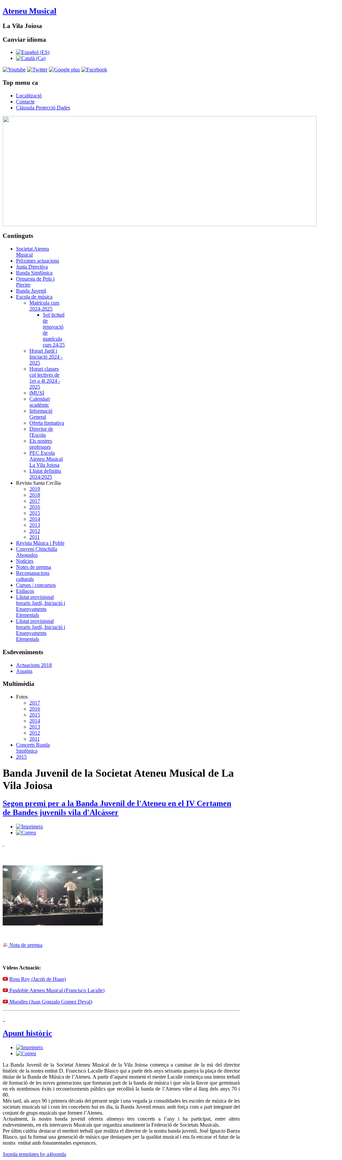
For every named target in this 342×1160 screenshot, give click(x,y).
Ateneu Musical (29, 11)
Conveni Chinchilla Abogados (36, 552)
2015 (34, 513)
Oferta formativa (46, 423)
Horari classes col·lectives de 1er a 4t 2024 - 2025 (44, 378)
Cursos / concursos (36, 585)
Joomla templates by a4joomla (34, 1154)
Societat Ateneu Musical (32, 252)
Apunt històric (27, 1033)
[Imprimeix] (29, 826)
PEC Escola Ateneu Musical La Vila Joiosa (46, 459)
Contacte (25, 101)
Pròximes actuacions (37, 261)
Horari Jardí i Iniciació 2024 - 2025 (45, 357)
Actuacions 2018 (34, 665)
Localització (29, 95)
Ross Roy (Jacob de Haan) (37, 979)
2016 (34, 507)
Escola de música (34, 297)
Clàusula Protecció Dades (43, 107)
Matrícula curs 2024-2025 (44, 306)
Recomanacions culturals (32, 576)
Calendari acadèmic (39, 402)
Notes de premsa (33, 567)
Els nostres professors (40, 444)
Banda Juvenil (31, 291)
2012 (34, 531)
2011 (34, 537)
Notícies (24, 561)
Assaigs (24, 671)
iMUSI (36, 393)
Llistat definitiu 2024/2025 (45, 474)
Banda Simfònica (34, 273)
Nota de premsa (25, 945)
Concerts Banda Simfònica (33, 748)
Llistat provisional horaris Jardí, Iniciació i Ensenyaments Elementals (40, 606)
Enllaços (25, 591)
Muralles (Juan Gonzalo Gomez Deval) (50, 1002)
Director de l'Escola (41, 432)
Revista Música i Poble (40, 543)
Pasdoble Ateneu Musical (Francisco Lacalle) (56, 990)
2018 (34, 495)
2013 (34, 525)
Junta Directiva (32, 267)
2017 (34, 501)
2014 (34, 519)
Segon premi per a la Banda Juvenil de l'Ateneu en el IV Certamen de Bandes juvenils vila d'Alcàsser (117, 808)
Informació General (40, 414)
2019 (34, 489)
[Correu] (26, 832)
